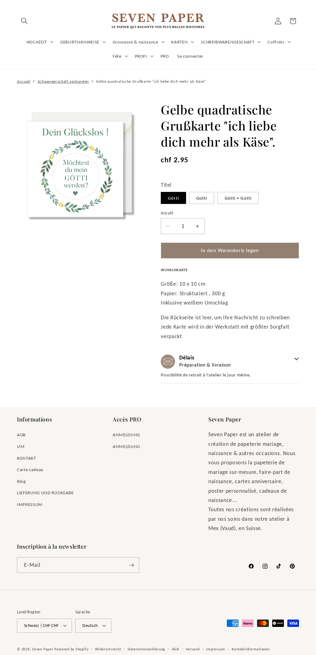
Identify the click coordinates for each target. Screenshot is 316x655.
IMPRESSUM (30, 504)
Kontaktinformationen (250, 649)
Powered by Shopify (71, 649)
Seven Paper (42, 649)
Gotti (201, 198)
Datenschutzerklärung (146, 649)
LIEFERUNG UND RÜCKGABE (45, 492)
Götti (173, 198)
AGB (21, 434)
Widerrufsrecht (108, 649)
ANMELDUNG (126, 434)
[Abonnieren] (131, 565)
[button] (24, 21)
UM (20, 446)
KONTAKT (26, 458)
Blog (21, 481)
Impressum (215, 649)
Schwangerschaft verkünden (63, 81)
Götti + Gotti (238, 198)
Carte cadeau (30, 469)
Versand (192, 649)
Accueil (24, 81)
